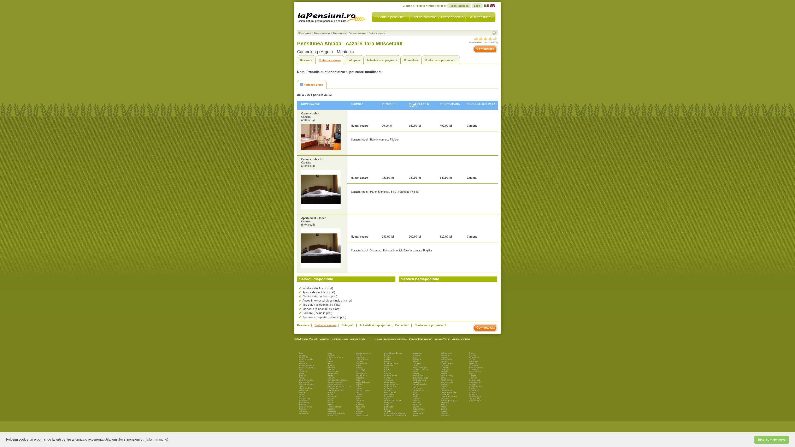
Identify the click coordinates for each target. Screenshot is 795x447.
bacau (444, 357)
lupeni (444, 411)
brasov (387, 409)
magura (387, 357)
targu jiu (445, 369)
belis (301, 369)
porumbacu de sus (393, 353)
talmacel (473, 363)
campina (473, 394)
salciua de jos (390, 376)
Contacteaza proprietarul (440, 60)
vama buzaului (419, 384)
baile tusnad (333, 371)
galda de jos (475, 400)
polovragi (360, 369)
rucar (358, 409)
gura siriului (389, 394)
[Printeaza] (494, 33)
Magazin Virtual (442, 339)
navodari (417, 405)
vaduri (444, 361)
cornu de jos (475, 396)
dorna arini (333, 373)
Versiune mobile (357, 339)
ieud (358, 402)
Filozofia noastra (425, 6)
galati (415, 361)
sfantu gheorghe (449, 400)
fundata (303, 409)
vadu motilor (390, 386)
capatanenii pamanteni (395, 415)
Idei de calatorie (424, 17)
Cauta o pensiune (391, 17)
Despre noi (408, 6)
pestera (331, 409)
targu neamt (390, 392)
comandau (418, 413)
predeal (302, 376)
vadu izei (303, 390)
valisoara (473, 365)
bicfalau (444, 365)
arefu (386, 405)
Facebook (440, 6)
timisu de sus (447, 363)
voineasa (388, 380)
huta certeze (419, 409)
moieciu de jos (306, 359)
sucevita (360, 405)
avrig (330, 363)
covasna (332, 369)
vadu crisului (447, 382)
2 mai (386, 355)
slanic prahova (306, 388)
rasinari (387, 359)
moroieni (303, 411)
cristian (472, 384)
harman (444, 413)
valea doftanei (363, 382)
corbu (415, 365)
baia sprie (360, 407)
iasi (329, 359)
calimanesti (446, 353)
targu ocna (389, 382)
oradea (387, 373)
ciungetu (417, 363)
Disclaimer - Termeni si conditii (334, 339)
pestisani (417, 382)
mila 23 (359, 371)
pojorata (416, 355)
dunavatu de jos (420, 378)
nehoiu (472, 355)
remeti (330, 394)
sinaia (358, 413)
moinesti (388, 388)
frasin (330, 405)
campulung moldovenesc (339, 386)
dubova (359, 361)
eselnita (331, 355)
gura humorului (306, 380)
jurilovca (416, 400)
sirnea (444, 405)
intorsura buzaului (392, 400)
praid (301, 373)
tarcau (387, 398)
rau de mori (361, 376)
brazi (358, 380)
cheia (330, 361)
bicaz (386, 371)
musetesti (473, 390)
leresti (358, 396)
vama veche (418, 390)
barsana (445, 355)
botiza (330, 376)
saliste (359, 367)
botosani (360, 400)
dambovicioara (363, 390)
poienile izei (361, 373)
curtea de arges (335, 357)
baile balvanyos (420, 367)
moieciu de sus (306, 384)
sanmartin (445, 415)
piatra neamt (362, 415)
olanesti (473, 378)
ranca (302, 394)
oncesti (472, 376)
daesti (415, 396)
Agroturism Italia (399, 339)
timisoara (332, 411)
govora (416, 415)
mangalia (473, 369)
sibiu (301, 386)
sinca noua (418, 376)
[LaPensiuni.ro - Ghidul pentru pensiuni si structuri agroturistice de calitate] (332, 16)
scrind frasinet (476, 386)
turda (415, 392)
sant (358, 398)
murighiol (360, 378)
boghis (444, 386)
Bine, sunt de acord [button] (772, 439)
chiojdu (387, 411)
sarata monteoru (364, 353)
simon (415, 357)
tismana (416, 402)
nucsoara (417, 353)
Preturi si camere (330, 60)
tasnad (331, 402)
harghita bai (446, 380)
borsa (330, 400)
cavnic (416, 407)
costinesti (417, 411)
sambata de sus (306, 367)
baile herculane (306, 365)
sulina (358, 386)
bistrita (359, 394)
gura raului (304, 402)
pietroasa (388, 407)
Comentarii (411, 60)
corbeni (331, 378)
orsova (331, 398)
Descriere (306, 60)
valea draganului (335, 390)
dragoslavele (475, 382)
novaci (387, 378)
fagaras (416, 398)
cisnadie (445, 394)
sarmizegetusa (334, 407)
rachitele (388, 402)
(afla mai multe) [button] (157, 439)
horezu (359, 388)
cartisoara (303, 413)
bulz (443, 388)
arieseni (303, 363)
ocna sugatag (419, 380)
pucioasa (473, 361)
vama (301, 378)
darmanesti (446, 390)
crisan (302, 392)
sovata (302, 355)
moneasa (388, 396)
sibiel (330, 353)
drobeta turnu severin (394, 413)
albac (301, 396)
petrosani (303, 400)
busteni (331, 392)
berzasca (445, 398)
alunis (472, 392)
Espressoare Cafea (461, 339)
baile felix (303, 357)
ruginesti (445, 402)
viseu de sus (475, 371)
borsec (387, 361)
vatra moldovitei (391, 384)
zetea (415, 386)
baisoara (417, 359)
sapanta (360, 357)
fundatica (473, 388)
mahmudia (332, 396)
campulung (304, 398)
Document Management (420, 339)
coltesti (416, 373)
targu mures (361, 363)
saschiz (387, 390)
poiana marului (335, 382)
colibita (359, 384)
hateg (358, 355)
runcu (358, 392)
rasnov (302, 361)
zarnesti (303, 371)
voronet (331, 367)
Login (477, 6)
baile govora (447, 376)
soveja (444, 409)
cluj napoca (333, 388)
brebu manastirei (449, 392)
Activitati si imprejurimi (382, 60)
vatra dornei (446, 359)
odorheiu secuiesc (336, 413)
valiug (444, 378)
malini (443, 407)
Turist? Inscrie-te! (459, 6)
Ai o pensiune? (481, 17)
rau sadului (474, 398)
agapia (331, 365)
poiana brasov (363, 359)
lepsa (358, 365)
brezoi (472, 353)
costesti (444, 367)
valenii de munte (449, 396)
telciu (471, 373)
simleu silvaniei (476, 367)
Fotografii (354, 60)
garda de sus (305, 407)
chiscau (359, 411)
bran (301, 353)
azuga (416, 394)
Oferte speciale (452, 17)
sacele (472, 359)
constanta (474, 357)
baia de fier (333, 415)
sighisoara (304, 382)
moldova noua (391, 363)
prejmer (444, 371)
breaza (302, 405)
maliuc (444, 373)
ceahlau (445, 384)
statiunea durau (420, 369)
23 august (417, 388)
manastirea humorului (338, 380)
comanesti (389, 365)
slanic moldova (335, 384)
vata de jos (474, 380)
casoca (387, 369)
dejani (387, 367)
